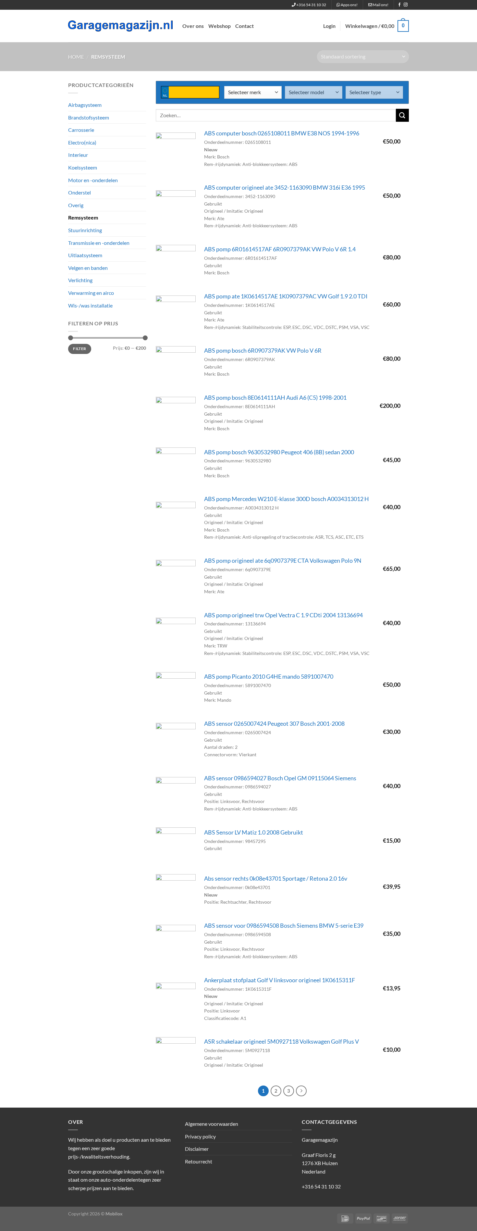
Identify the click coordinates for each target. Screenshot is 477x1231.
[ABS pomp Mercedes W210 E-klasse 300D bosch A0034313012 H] (176, 522)
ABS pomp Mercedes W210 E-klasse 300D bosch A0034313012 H (286, 499)
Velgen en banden (88, 268)
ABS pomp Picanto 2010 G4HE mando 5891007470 (268, 676)
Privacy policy (200, 1136)
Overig (75, 205)
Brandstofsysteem (88, 117)
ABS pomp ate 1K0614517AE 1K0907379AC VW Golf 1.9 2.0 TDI (286, 296)
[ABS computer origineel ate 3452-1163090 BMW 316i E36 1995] (176, 210)
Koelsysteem (82, 167)
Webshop (219, 26)
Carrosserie (81, 130)
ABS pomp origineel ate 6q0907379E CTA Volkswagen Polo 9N (282, 560)
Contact (244, 26)
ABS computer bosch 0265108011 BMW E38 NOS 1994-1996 (281, 133)
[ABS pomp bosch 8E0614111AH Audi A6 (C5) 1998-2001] (176, 417)
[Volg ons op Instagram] (406, 5)
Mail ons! (380, 4)
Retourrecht (198, 1161)
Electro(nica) (82, 142)
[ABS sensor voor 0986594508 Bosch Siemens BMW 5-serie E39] (176, 945)
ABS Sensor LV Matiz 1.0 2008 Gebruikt (253, 832)
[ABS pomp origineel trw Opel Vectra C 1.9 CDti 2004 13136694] (176, 638)
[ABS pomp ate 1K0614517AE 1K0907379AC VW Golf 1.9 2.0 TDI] (176, 315)
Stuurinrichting (85, 230)
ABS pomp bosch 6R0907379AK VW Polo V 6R (263, 350)
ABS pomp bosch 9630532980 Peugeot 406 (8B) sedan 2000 (279, 452)
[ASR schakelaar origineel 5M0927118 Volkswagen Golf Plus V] (176, 1057)
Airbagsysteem (85, 105)
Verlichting (80, 280)
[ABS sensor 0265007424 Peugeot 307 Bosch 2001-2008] (176, 743)
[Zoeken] (402, 115)
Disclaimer (197, 1149)
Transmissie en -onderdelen (98, 243)
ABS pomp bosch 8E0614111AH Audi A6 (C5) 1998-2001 (275, 397)
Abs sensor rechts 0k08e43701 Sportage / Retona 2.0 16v (275, 878)
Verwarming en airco (91, 293)
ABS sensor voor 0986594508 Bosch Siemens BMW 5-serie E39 (283, 925)
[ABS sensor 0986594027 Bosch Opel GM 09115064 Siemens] (176, 797)
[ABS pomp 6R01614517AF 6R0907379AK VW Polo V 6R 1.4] (176, 265)
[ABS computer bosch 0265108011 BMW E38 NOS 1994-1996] (176, 152)
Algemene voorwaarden (211, 1124)
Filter (79, 348)
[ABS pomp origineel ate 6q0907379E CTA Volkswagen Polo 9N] (176, 580)
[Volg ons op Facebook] (399, 5)
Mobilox (114, 1213)
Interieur (78, 155)
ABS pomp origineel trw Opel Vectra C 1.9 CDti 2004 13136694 (283, 615)
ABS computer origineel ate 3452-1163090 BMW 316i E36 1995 (284, 187)
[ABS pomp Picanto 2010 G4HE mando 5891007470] (176, 692)
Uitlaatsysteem (85, 255)
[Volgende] (301, 1091)
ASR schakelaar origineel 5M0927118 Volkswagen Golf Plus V (281, 1041)
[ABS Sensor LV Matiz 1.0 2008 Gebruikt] (176, 847)
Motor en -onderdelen (93, 180)
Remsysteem (83, 217)
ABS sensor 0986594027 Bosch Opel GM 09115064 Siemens (280, 778)
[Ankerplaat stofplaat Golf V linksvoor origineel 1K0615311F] (176, 1003)
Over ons (193, 26)
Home (76, 57)
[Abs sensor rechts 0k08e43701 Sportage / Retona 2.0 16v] (176, 894)
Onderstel (79, 192)
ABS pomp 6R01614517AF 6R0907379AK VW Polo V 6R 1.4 (280, 249)
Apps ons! (349, 4)
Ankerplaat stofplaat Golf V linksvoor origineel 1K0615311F (279, 980)
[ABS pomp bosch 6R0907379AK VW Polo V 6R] (176, 366)
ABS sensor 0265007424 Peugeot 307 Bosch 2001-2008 (274, 723)
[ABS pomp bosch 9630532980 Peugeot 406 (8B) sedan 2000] (176, 467)
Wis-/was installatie (90, 305)
